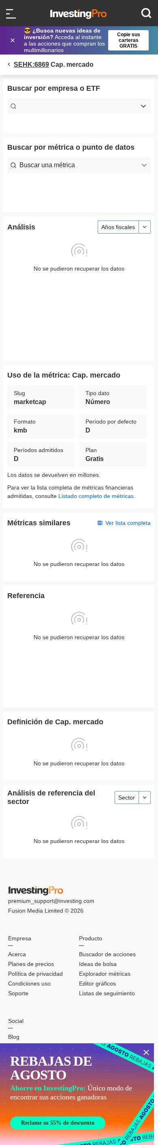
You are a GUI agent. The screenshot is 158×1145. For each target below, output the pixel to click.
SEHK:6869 (31, 64)
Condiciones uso (29, 983)
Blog (13, 1037)
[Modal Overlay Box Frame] (77, 1094)
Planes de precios (31, 964)
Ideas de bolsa (98, 964)
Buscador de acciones (107, 954)
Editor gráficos (97, 983)
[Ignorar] (13, 40)
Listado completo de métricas (96, 496)
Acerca (17, 954)
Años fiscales (118, 227)
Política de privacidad (35, 973)
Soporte (18, 993)
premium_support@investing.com (51, 901)
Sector (126, 797)
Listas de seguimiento (107, 993)
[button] (83, 40)
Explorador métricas (104, 973)
